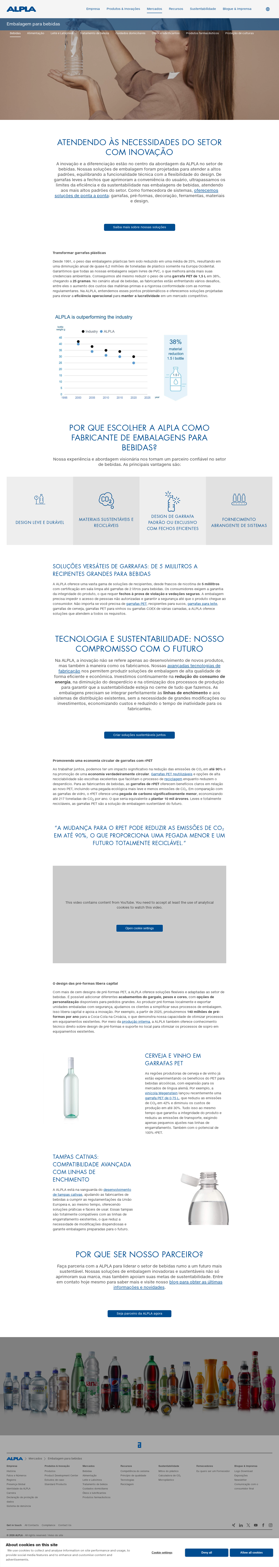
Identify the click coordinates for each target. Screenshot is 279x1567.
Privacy (47, 798)
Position (147, 782)
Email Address (48, 751)
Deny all (206, 1552)
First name (45, 767)
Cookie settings (162, 1552)
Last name (149, 767)
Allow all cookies (251, 1552)
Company (44, 782)
